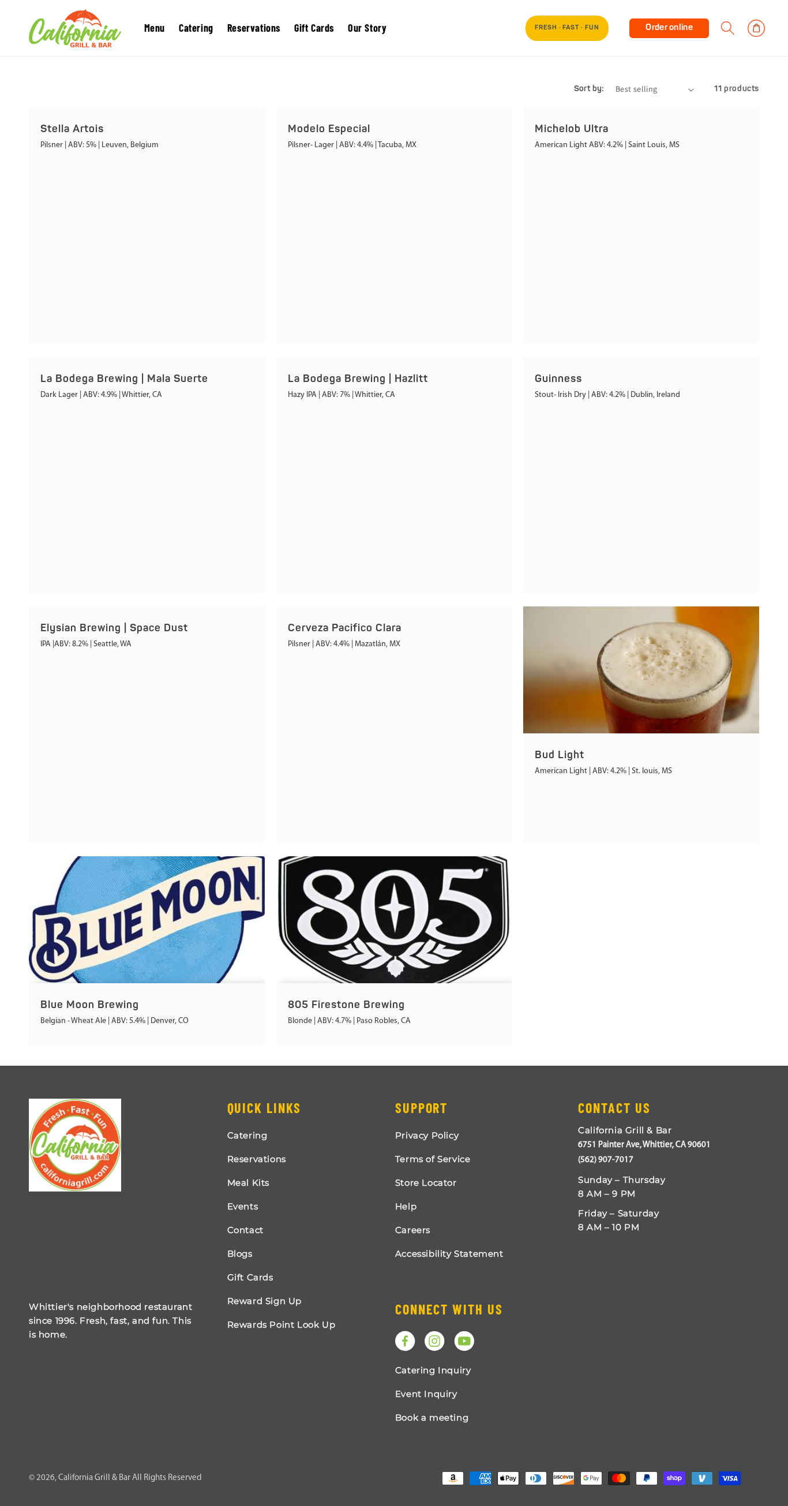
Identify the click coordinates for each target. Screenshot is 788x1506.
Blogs (240, 1253)
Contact (245, 1229)
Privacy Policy (427, 1135)
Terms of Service (433, 1158)
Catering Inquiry (433, 1370)
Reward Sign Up (264, 1300)
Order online (669, 28)
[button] (728, 28)
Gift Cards (250, 1277)
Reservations (256, 1158)
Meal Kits (248, 1182)
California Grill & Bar (94, 1478)
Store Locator (426, 1182)
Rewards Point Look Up (281, 1324)
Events (242, 1206)
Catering (247, 1135)
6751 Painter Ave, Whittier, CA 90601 (644, 1145)
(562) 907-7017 (605, 1160)
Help (405, 1206)
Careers (412, 1229)
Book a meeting (431, 1417)
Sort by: (589, 89)
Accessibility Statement (449, 1253)
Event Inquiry (426, 1393)
